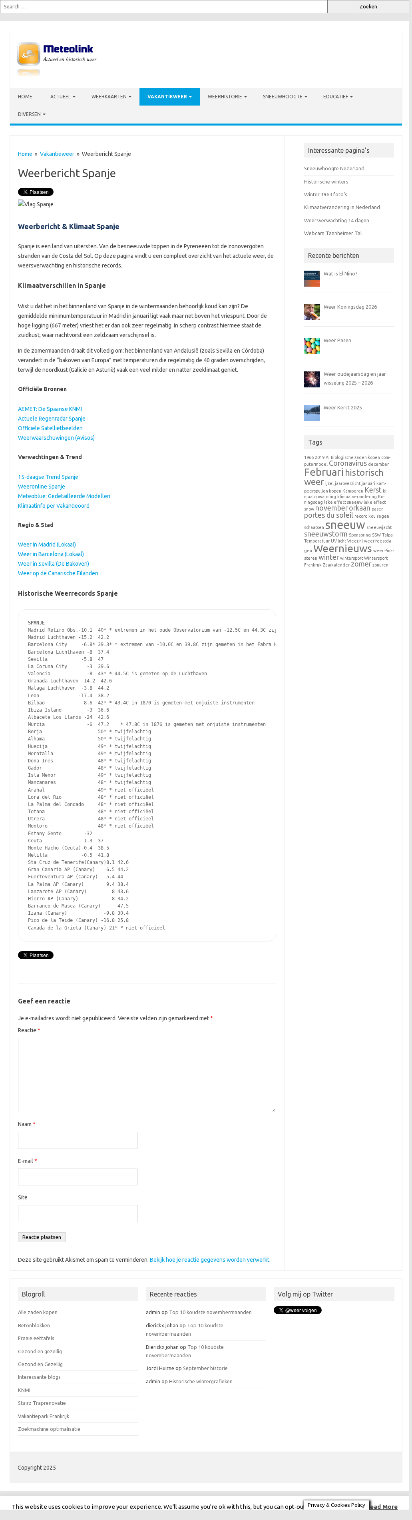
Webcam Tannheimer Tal (333, 233)
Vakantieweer (167, 96)
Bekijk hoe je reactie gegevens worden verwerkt (209, 1260)
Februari (324, 472)
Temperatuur (317, 541)
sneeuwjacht (379, 527)
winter (328, 557)
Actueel (60, 96)
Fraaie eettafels (36, 1338)
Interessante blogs (39, 1377)
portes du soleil (328, 515)
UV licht (338, 541)
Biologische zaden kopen (355, 457)
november (331, 508)
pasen (378, 509)
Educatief (335, 96)
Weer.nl (355, 541)
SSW (376, 535)
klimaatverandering (357, 496)
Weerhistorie (225, 96)
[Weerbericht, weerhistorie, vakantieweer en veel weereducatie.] (57, 74)
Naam (27, 1124)
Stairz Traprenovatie (42, 1403)
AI (328, 457)
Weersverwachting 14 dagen (336, 220)
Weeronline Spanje (41, 486)
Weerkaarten (109, 96)
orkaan (359, 508)
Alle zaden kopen (38, 1312)
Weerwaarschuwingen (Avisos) (56, 438)
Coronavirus (348, 463)
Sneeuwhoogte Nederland (334, 168)
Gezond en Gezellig (40, 1364)
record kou (365, 516)
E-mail (27, 1161)
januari (368, 483)
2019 (319, 457)
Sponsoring (360, 535)
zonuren (380, 565)
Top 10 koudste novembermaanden (210, 1312)
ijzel (329, 483)
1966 (309, 457)
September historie (205, 1368)
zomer (361, 564)
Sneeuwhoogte (283, 96)
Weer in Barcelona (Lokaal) (51, 554)
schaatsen (314, 527)
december (378, 464)
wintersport (351, 558)
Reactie (29, 1030)
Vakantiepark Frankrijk (43, 1416)
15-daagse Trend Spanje (48, 477)
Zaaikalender (336, 565)
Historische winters (326, 181)
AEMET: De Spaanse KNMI (50, 409)
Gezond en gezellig (40, 1351)
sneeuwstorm (326, 534)
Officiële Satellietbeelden (50, 428)
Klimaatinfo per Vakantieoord (54, 506)
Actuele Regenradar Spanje (52, 418)
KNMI (24, 1390)
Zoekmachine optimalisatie (49, 1429)
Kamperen (352, 491)
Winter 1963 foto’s (325, 194)
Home (25, 96)
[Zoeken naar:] (163, 6)
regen (383, 516)
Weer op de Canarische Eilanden (58, 573)
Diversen (29, 114)
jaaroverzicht (347, 483)
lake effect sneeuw (343, 502)
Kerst (373, 490)
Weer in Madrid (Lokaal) (47, 544)
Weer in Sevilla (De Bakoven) (53, 564)
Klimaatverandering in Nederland (342, 207)
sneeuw (345, 524)
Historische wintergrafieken (201, 1381)
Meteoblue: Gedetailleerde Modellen (64, 496)
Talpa (387, 535)
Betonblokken (34, 1325)
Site (23, 1197)
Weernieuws (342, 548)
